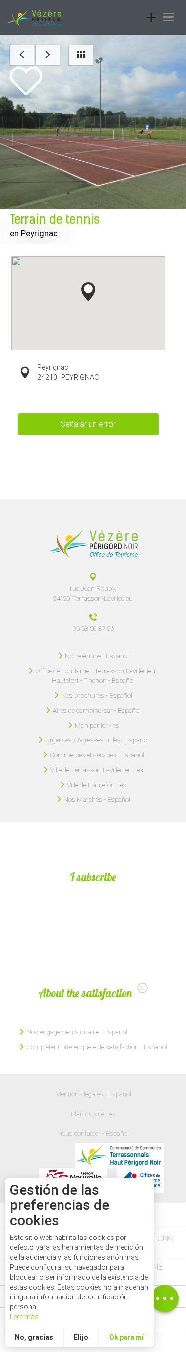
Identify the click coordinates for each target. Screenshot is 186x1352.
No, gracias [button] (34, 1337)
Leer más (24, 1317)
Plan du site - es (93, 1114)
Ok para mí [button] (126, 1337)
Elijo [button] (81, 1337)
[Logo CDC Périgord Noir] (119, 1155)
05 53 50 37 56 (93, 628)
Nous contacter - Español (93, 1133)
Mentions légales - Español (93, 1094)
